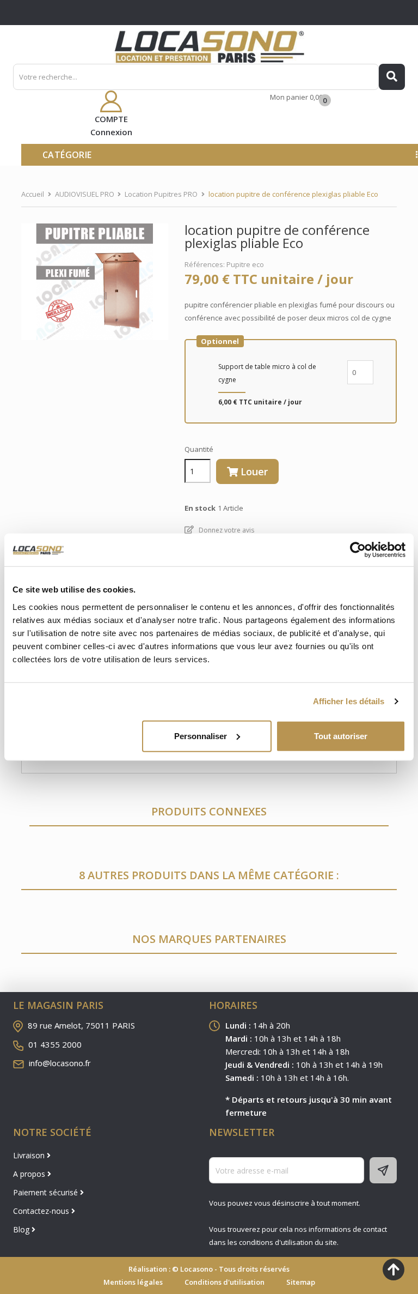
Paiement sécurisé (46, 1192)
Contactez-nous (42, 1211)
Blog (22, 1229)
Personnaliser (200, 735)
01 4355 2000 (55, 1044)
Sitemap (300, 1282)
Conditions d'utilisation (225, 1282)
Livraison (30, 1155)
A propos (30, 1174)
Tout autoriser (340, 735)
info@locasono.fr (60, 1062)
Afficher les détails (349, 701)
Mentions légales (133, 1282)
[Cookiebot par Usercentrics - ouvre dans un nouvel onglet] (357, 550)
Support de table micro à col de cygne (267, 373)
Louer (253, 471)
